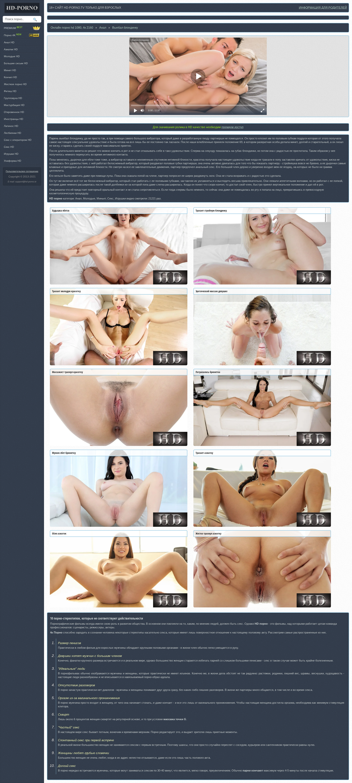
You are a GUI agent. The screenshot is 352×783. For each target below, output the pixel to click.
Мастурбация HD (14, 105)
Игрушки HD (11, 153)
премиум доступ (232, 127)
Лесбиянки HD (12, 132)
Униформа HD (12, 160)
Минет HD (10, 70)
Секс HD (9, 146)
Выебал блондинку (125, 27)
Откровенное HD (14, 112)
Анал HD (9, 42)
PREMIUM (13, 28)
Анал (102, 27)
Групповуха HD (13, 98)
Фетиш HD (10, 91)
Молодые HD (12, 56)
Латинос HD (11, 125)
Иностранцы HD (13, 118)
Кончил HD (10, 77)
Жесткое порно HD (15, 84)
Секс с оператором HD (17, 139)
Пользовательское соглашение (22, 171)
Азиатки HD (11, 49)
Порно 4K (12, 35)
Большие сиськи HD (16, 63)
